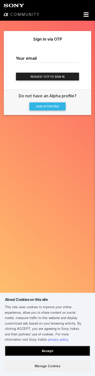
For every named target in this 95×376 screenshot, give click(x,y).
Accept (47, 351)
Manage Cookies (47, 366)
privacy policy (58, 339)
